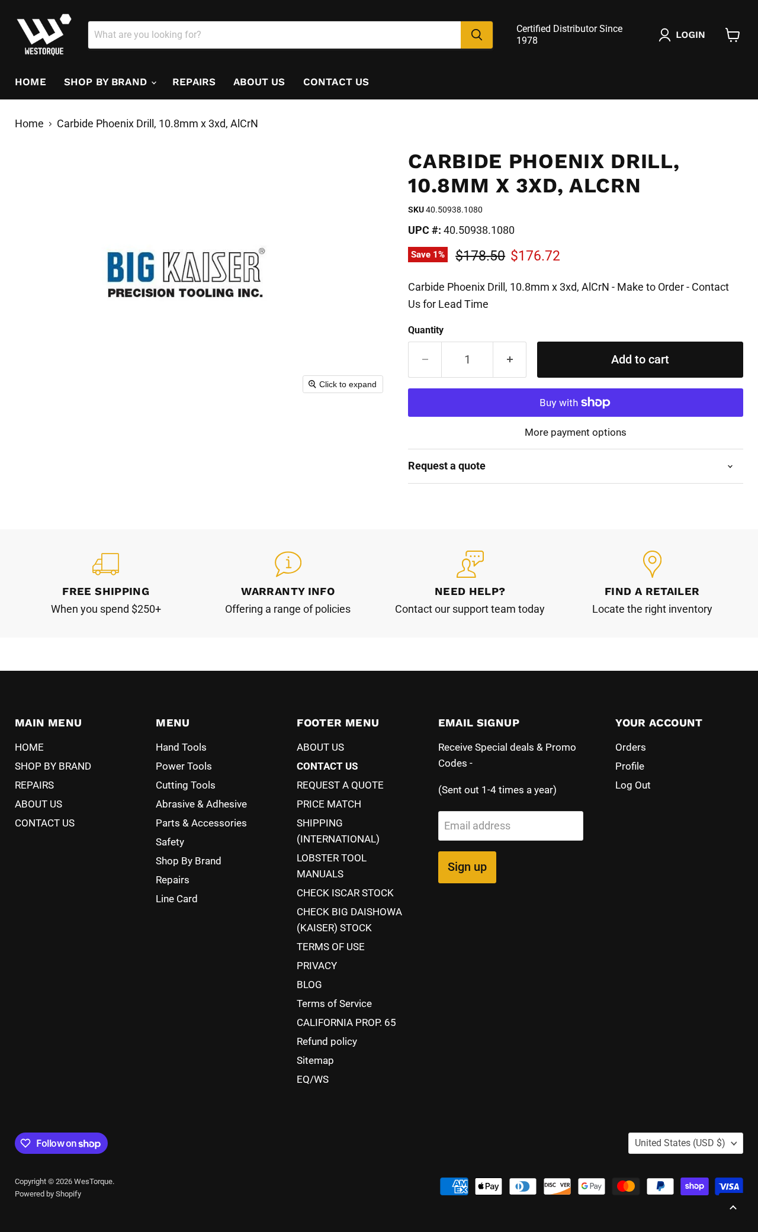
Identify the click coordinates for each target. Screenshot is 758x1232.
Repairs (173, 880)
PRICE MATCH (329, 804)
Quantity (426, 330)
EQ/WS (313, 1079)
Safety (170, 842)
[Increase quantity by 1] (509, 360)
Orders (630, 747)
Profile (629, 766)
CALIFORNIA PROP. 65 (346, 1022)
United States (680, 1143)
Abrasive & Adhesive (201, 804)
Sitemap (315, 1060)
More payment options (576, 432)
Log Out (633, 785)
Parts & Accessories (201, 823)
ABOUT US (259, 82)
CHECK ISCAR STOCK (345, 893)
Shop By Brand (188, 861)
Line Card (177, 899)
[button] (685, 35)
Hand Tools (181, 747)
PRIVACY (317, 966)
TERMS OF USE (331, 947)
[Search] (477, 35)
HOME (30, 82)
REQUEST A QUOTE (340, 785)
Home (29, 124)
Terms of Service (334, 1003)
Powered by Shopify (48, 1193)
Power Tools (184, 766)
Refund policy (327, 1041)
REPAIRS (194, 82)
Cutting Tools (186, 785)
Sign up (467, 867)
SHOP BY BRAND (107, 82)
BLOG (309, 984)
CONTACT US (336, 82)
